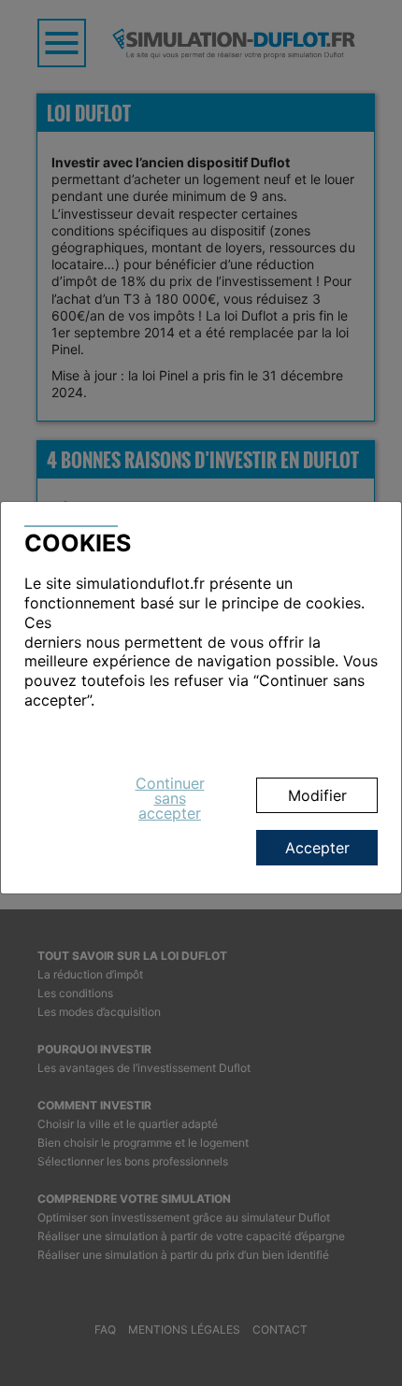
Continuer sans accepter (170, 798)
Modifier (317, 795)
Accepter (317, 847)
